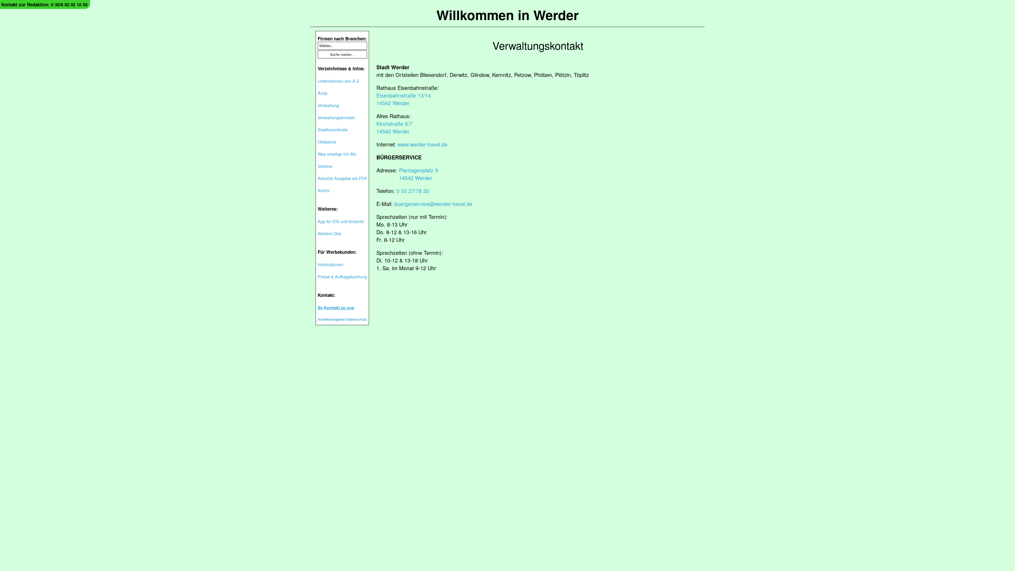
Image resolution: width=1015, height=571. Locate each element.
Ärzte (322, 93)
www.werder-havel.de (422, 144)
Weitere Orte (329, 234)
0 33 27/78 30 (412, 191)
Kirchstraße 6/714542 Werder (394, 127)
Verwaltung (328, 105)
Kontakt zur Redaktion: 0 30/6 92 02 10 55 (44, 4)
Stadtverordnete (333, 130)
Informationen (330, 264)
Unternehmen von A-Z (338, 81)
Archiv (324, 190)
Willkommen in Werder (507, 14)
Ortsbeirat (327, 142)
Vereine (325, 166)
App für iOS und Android (340, 221)
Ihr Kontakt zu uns (336, 308)
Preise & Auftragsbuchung (342, 277)
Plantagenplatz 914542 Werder (418, 174)
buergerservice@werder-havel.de (433, 204)
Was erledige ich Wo (337, 154)
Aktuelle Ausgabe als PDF (342, 178)
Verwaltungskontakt (336, 117)
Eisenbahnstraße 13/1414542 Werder (403, 99)
